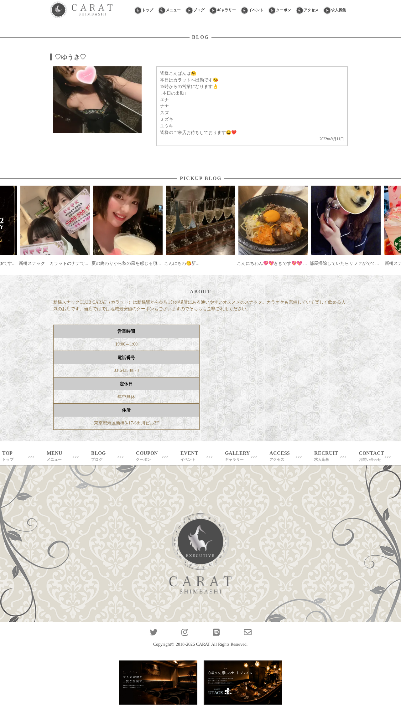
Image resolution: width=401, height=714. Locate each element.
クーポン (283, 10)
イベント (255, 10)
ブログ (199, 10)
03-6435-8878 (126, 370)
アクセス (311, 10)
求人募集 (338, 10)
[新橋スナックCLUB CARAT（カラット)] (81, 10)
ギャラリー (226, 10)
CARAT (203, 644)
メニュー (173, 10)
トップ (147, 10)
